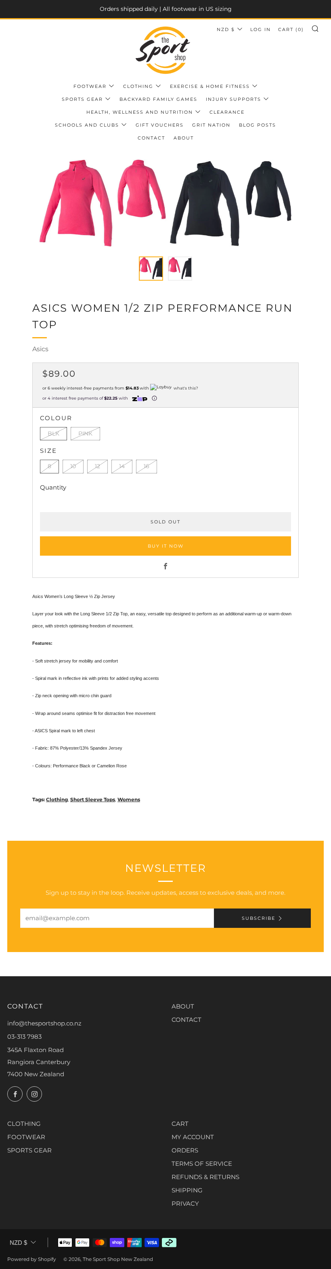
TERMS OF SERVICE (202, 1163)
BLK (53, 433)
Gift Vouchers (160, 125)
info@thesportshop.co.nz (44, 1023)
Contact (151, 138)
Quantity (53, 487)
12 (97, 466)
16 (146, 466)
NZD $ (226, 29)
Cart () (291, 29)
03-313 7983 (24, 1036)
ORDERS (185, 1150)
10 (73, 466)
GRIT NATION (211, 125)
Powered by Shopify (31, 1259)
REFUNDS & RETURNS (205, 1177)
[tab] (151, 268)
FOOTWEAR (26, 1137)
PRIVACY (185, 1203)
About (184, 138)
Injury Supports (233, 99)
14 (122, 466)
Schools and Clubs (87, 125)
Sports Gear (82, 99)
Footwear (90, 86)
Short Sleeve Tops (92, 799)
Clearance (227, 112)
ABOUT (183, 1006)
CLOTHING (24, 1123)
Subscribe (258, 918)
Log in (260, 29)
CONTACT (186, 1019)
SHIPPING (187, 1190)
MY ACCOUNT (193, 1137)
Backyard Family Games (158, 99)
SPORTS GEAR (29, 1150)
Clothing (138, 86)
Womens (128, 799)
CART (180, 1123)
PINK (85, 433)
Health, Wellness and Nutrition (139, 112)
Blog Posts (257, 125)
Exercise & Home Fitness (210, 86)
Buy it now (166, 546)
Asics (40, 349)
